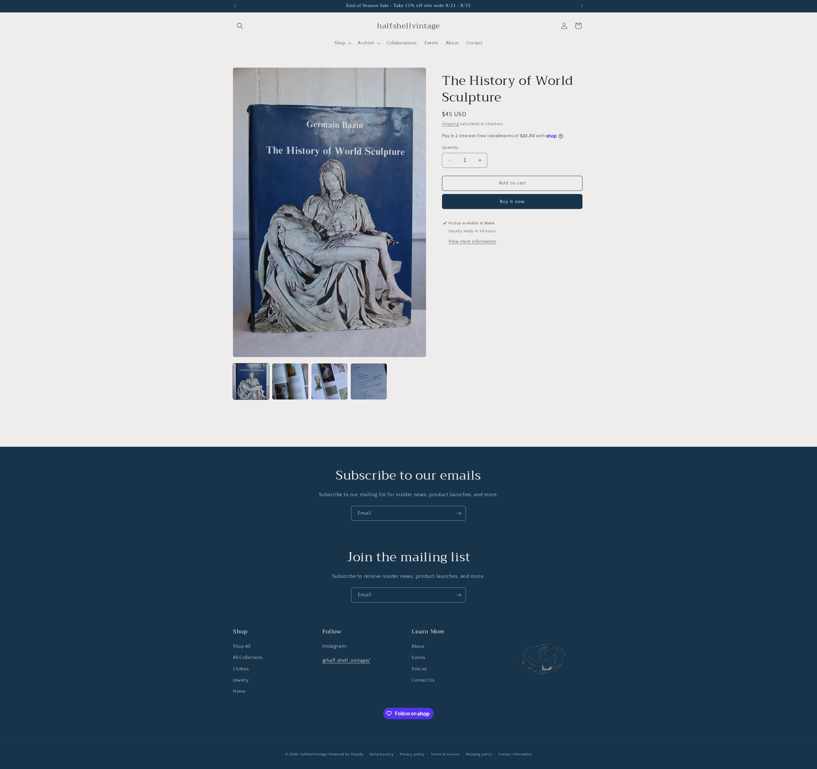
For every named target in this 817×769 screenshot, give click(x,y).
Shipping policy (479, 754)
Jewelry (241, 680)
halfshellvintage (313, 754)
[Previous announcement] (235, 6)
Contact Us (423, 680)
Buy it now (512, 201)
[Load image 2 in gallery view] (290, 381)
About (418, 646)
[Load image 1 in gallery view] (251, 381)
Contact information (515, 754)
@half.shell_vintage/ (346, 660)
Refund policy (382, 754)
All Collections (248, 657)
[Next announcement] (582, 6)
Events (418, 657)
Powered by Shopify (346, 754)
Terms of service (445, 754)
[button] (240, 26)
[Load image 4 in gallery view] (369, 381)
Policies (419, 669)
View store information (472, 241)
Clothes (241, 669)
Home (239, 691)
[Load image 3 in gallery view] (329, 381)
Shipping (450, 124)
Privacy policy (412, 754)
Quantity (450, 147)
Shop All (242, 646)
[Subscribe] (459, 513)
